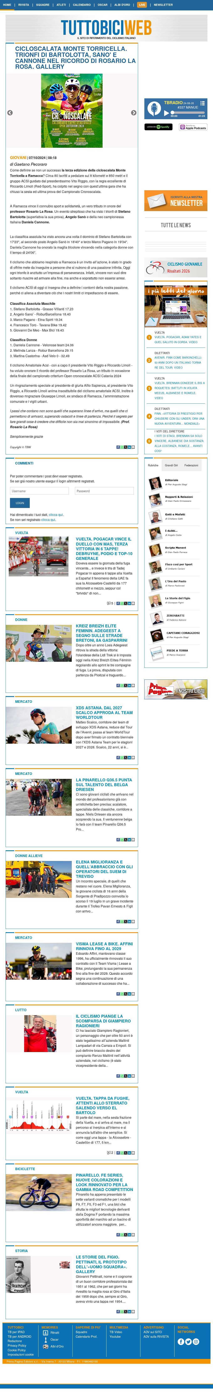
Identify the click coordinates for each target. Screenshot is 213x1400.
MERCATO (23, 701)
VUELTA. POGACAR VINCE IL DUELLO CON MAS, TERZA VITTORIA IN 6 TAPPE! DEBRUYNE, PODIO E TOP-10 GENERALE (104, 548)
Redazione (15, 1341)
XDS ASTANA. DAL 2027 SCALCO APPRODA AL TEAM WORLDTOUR (104, 712)
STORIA (21, 1250)
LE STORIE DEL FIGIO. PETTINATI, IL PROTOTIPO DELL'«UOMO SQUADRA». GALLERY (101, 1264)
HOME (7, 5)
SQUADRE (43, 5)
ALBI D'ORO (122, 5)
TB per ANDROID (19, 1336)
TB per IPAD (16, 1332)
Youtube (115, 1336)
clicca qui (56, 514)
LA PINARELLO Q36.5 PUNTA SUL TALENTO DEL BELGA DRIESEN (104, 784)
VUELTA (21, 532)
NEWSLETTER (163, 5)
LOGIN (20, 503)
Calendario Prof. (86, 1336)
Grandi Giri (171, 465)
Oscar (54, 1339)
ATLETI (61, 5)
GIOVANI (18, 157)
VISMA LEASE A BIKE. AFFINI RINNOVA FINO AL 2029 (104, 946)
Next (134, 113)
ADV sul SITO (153, 1332)
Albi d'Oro (57, 1346)
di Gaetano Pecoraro (28, 164)
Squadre (81, 1332)
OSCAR (102, 5)
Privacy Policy (17, 1345)
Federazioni (191, 465)
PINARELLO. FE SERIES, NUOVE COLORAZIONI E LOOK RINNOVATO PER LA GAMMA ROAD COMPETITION (104, 1182)
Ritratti (54, 1332)
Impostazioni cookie (21, 1354)
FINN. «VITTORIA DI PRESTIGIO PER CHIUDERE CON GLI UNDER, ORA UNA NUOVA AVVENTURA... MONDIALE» (179, 418)
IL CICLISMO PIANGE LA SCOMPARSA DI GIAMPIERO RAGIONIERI (103, 1020)
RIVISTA (23, 5)
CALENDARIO (82, 5)
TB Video (116, 1332)
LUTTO (20, 1009)
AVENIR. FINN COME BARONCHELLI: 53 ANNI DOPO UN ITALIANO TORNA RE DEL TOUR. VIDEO (178, 362)
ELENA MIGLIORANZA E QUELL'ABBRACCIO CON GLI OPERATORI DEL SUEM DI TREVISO (104, 869)
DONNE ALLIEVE (29, 855)
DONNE (21, 619)
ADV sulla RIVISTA (156, 1336)
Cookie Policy (17, 1350)
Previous (10, 113)
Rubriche (153, 465)
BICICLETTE (25, 1168)
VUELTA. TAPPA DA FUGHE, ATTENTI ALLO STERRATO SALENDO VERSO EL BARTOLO (102, 1105)
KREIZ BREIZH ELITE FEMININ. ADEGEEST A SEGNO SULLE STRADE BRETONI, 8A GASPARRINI (101, 633)
